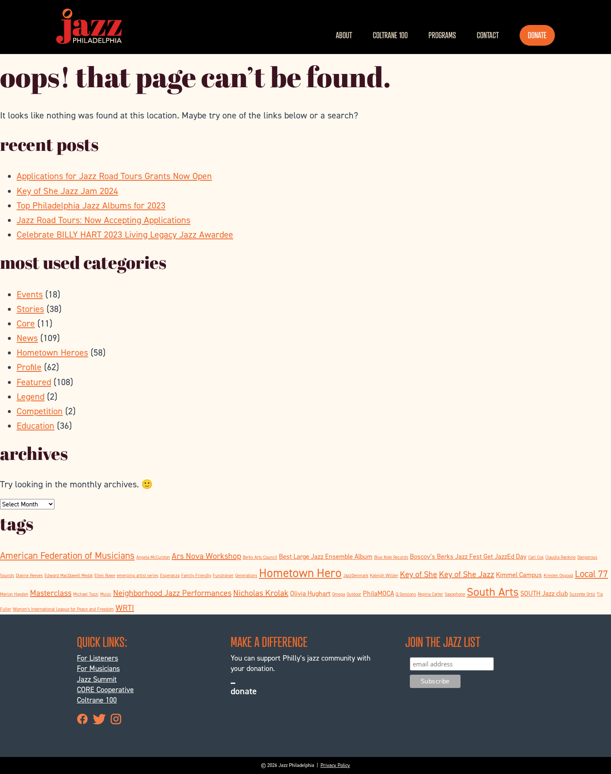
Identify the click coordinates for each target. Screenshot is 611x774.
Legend (30, 397)
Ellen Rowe (104, 575)
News (27, 338)
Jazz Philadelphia (89, 26)
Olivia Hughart (310, 593)
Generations (246, 575)
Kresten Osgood (558, 575)
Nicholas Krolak (260, 592)
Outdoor (354, 594)
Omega (338, 594)
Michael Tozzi (86, 594)
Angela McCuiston (153, 557)
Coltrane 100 (390, 35)
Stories (30, 309)
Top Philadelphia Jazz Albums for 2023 (91, 205)
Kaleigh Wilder (384, 575)
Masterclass (50, 592)
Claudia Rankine (560, 557)
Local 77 (591, 574)
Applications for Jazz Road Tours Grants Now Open (114, 176)
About (344, 35)
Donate (537, 35)
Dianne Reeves (29, 575)
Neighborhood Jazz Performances (172, 592)
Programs (442, 35)
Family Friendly (196, 575)
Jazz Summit (97, 679)
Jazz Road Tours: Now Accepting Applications (103, 220)
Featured (34, 382)
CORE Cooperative (105, 690)
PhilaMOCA (378, 593)
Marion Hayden (14, 594)
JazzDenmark (355, 575)
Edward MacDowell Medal (68, 575)
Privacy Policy (335, 765)
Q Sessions (406, 594)
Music (105, 594)
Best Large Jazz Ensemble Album (325, 556)
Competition (40, 411)
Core (26, 323)
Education (35, 426)
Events (30, 294)
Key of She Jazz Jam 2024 (67, 191)
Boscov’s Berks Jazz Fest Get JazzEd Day (468, 556)
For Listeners (97, 658)
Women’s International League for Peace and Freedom (63, 609)
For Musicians (98, 668)
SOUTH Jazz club (544, 593)
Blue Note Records (391, 557)
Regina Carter (430, 594)
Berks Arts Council (260, 557)
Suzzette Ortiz (582, 594)
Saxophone (455, 594)
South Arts (493, 592)
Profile (29, 367)
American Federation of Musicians (67, 555)
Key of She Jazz (466, 574)
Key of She (418, 574)
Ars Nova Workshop (206, 555)
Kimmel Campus (519, 574)
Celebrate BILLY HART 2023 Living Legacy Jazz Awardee (125, 235)
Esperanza (170, 575)
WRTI (125, 607)
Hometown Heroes (52, 352)
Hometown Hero (300, 573)
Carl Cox (536, 557)
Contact (488, 35)
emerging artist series (137, 575)
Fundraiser (223, 575)
